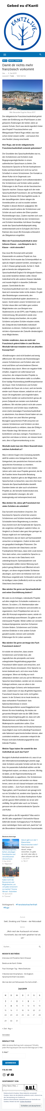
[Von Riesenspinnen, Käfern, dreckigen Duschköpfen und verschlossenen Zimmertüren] (10, 844)
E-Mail (5, 1052)
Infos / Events (15, 60)
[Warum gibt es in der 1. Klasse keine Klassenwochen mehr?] (30, 850)
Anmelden (6, 1035)
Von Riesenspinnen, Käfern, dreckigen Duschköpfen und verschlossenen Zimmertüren (9, 854)
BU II (5, 60)
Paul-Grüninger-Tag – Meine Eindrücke (16, 969)
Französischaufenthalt (27, 905)
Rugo (7, 908)
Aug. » (10, 1029)
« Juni (4, 1029)
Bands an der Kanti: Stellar (12, 963)
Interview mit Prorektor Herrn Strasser (16, 958)
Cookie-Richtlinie (25, 1101)
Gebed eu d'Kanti (22, 5)
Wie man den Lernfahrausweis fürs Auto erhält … (20, 982)
